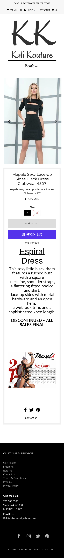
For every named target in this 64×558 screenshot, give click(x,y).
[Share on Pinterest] (38, 410)
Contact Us (9, 474)
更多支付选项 (32, 242)
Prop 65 (7, 482)
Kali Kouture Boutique (42, 549)
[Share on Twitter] (31, 410)
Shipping (8, 466)
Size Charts (9, 463)
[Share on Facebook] (25, 410)
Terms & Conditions (14, 478)
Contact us (31, 417)
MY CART (48, 10)
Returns (7, 470)
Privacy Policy (10, 485)
